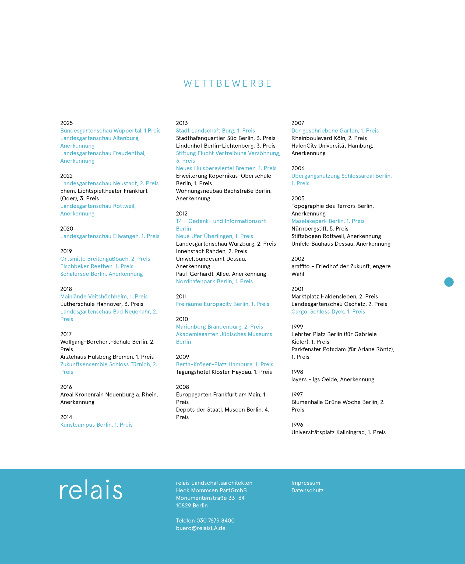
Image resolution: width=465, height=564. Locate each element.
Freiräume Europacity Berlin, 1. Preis (222, 304)
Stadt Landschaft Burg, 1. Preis (215, 131)
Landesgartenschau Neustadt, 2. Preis (109, 184)
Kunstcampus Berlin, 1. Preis (96, 425)
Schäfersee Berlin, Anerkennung (101, 274)
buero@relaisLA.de (201, 528)
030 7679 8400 (215, 521)
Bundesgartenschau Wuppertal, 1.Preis (110, 131)
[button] (449, 282)
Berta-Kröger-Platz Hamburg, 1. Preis (224, 365)
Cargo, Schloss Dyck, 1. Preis (328, 312)
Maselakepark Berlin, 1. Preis (328, 221)
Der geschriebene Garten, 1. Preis (335, 131)
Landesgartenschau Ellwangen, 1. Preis (110, 236)
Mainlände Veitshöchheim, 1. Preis (104, 297)
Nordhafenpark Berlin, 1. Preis (214, 282)
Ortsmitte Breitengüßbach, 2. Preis (105, 259)
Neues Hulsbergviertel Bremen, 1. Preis (226, 169)
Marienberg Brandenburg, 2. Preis (219, 327)
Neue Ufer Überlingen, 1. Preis (214, 236)
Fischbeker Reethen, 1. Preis (96, 267)
